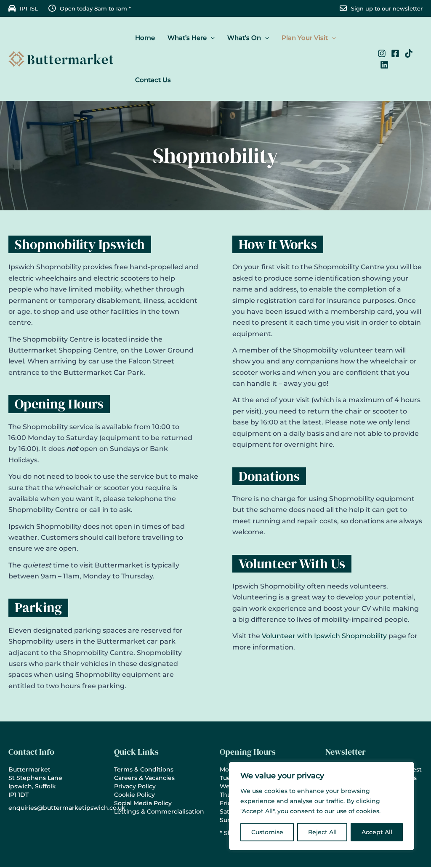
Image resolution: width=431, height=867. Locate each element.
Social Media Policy (143, 803)
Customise (267, 832)
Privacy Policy (135, 786)
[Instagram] (382, 53)
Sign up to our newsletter (387, 8)
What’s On (244, 38)
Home (145, 38)
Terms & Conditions (143, 769)
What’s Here (187, 38)
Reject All (322, 832)
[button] (211, 38)
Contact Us (153, 80)
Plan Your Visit (305, 38)
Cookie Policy (134, 794)
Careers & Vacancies (144, 778)
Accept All (377, 832)
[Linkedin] (384, 65)
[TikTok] (408, 53)
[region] (321, 806)
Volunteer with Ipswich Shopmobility (324, 636)
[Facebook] (395, 53)
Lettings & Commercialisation (159, 811)
